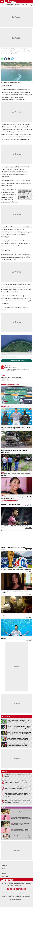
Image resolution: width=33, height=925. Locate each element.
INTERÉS (4, 868)
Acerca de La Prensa (9, 893)
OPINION (4, 873)
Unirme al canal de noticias (17, 360)
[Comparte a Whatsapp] (2, 58)
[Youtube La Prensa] (17, 889)
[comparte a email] (12, 58)
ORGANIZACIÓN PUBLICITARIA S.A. (16, 885)
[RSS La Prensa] (25, 889)
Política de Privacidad (21, 893)
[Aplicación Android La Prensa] (22, 889)
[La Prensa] (7, 880)
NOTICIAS (4, 865)
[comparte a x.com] (9, 58)
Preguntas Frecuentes (15, 899)
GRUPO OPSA (5, 876)
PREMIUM (4, 871)
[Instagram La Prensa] (14, 889)
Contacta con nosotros (8, 896)
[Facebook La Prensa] (8, 889)
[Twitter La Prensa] (11, 889)
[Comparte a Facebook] (5, 58)
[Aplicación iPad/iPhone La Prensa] (19, 889)
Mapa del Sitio (26, 896)
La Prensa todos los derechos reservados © (16, 883)
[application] (16, 395)
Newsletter (18, 896)
